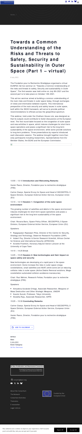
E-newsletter (15, 405)
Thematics (14, 401)
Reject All (60, 430)
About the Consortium (18, 391)
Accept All (73, 430)
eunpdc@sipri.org (20, 380)
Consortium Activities (18, 398)
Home (12, 15)
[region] (41, 429)
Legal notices (15, 408)
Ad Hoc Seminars (16, 347)
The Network (15, 394)
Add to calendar (22, 327)
